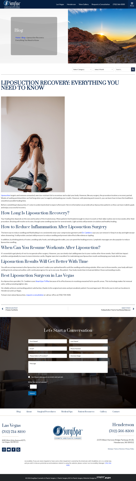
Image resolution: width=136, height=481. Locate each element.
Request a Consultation (101, 4)
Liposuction (5, 195)
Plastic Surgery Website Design (83, 478)
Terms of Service (119, 449)
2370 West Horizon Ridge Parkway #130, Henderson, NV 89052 (115, 441)
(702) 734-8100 (13, 432)
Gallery (103, 411)
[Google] (18, 450)
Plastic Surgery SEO (64, 478)
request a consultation (35, 295)
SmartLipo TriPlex (42, 281)
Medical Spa (66, 411)
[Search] (133, 69)
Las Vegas (60, 4)
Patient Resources (86, 411)
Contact (115, 411)
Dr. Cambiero (87, 233)
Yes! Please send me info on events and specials (47, 377)
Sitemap (110, 449)
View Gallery (84, 4)
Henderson (71, 4)
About (29, 411)
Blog (23, 37)
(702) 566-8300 (119, 4)
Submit (32, 393)
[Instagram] (4, 450)
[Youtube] (9, 450)
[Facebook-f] (14, 450)
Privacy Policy (130, 449)
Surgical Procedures (46, 411)
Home (17, 37)
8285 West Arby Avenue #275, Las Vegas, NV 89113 (14, 441)
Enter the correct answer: (38, 382)
